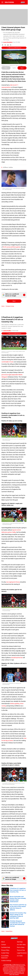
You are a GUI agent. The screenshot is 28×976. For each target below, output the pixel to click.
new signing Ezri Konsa (13, 582)
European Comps (10, 306)
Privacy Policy (5, 950)
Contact (3, 944)
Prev (6, 68)
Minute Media (8, 964)
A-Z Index (20, 956)
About (3, 942)
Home (2, 306)
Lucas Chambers (7, 42)
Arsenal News (9, 931)
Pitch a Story (20, 947)
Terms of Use (21, 950)
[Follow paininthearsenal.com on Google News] (24, 295)
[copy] (11, 45)
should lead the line (17, 657)
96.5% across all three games (11, 247)
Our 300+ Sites (21, 944)
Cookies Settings (6, 960)
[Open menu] (2, 2)
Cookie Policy (5, 953)
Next (22, 68)
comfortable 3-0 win (7, 362)
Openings (20, 942)
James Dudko (7, 330)
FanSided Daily (5, 947)
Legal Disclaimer (22, 953)
